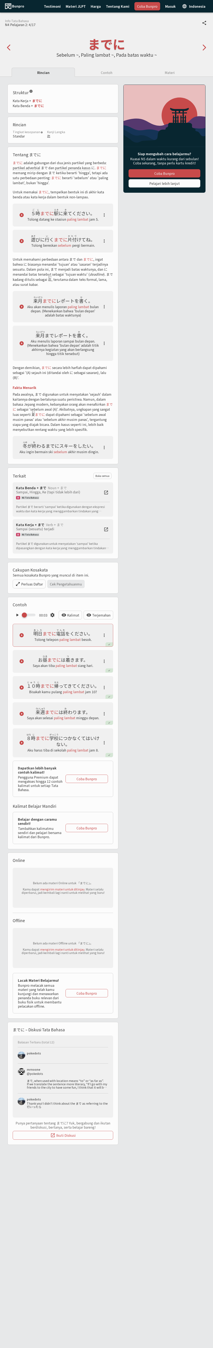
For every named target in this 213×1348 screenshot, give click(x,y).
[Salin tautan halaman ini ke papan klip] (204, 23)
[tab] (43, 72)
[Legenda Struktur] (31, 92)
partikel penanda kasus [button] (72, 167)
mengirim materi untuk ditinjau (62, 889)
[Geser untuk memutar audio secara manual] (29, 615)
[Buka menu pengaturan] (52, 615)
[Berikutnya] (204, 47)
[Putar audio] (21, 215)
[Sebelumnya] (8, 47)
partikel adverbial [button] (26, 167)
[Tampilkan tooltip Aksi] (104, 215)
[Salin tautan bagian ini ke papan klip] (36, 92)
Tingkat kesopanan (26, 132)
